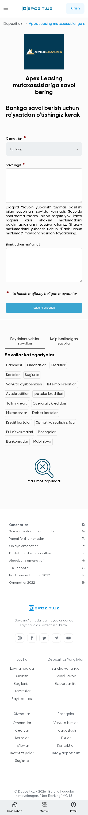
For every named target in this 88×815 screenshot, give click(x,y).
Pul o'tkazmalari (19, 432)
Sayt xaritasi (22, 699)
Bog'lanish (22, 684)
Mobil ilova (42, 442)
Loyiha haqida (22, 668)
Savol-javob (66, 676)
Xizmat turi (16, 139)
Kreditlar (58, 365)
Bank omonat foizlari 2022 (29, 575)
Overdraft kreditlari (49, 403)
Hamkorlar (22, 691)
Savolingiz (15, 165)
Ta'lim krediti (16, 403)
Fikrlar (66, 738)
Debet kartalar (45, 413)
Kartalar (13, 375)
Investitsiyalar (22, 753)
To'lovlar (22, 745)
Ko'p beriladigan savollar (64, 341)
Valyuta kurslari (66, 723)
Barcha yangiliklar (66, 668)
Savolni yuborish (44, 307)
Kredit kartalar (18, 423)
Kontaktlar (66, 745)
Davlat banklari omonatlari (30, 553)
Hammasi (14, 365)
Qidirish (22, 676)
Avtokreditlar (17, 394)
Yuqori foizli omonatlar (26, 538)
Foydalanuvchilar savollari (24, 341)
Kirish (75, 8)
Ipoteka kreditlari (48, 394)
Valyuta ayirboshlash (24, 384)
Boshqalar (47, 432)
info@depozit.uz (66, 753)
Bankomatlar (17, 442)
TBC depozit (19, 568)
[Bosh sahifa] (37, 8)
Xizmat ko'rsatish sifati (55, 423)
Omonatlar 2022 (22, 582)
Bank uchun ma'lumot (23, 244)
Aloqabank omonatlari (26, 560)
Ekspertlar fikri (65, 684)
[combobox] (44, 149)
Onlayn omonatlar (23, 546)
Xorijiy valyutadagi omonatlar (32, 531)
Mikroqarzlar (16, 413)
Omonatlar (36, 365)
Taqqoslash (66, 730)
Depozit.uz (13, 24)
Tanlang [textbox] (16, 149)
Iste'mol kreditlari (62, 384)
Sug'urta (32, 375)
